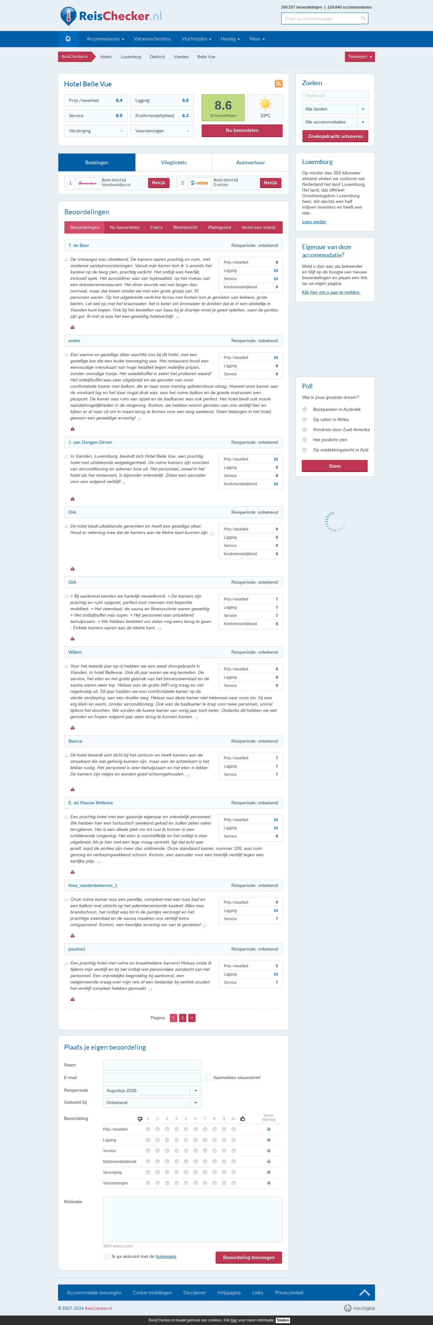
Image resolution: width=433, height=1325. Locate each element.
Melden (72, 327)
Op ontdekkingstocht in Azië (341, 449)
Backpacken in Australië (337, 409)
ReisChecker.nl (74, 56)
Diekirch (157, 56)
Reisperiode (76, 1090)
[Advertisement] (334, 338)
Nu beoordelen (242, 130)
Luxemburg (131, 56)
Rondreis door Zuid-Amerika (341, 429)
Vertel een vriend (258, 227)
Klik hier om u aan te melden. (331, 292)
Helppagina (229, 1292)
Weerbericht (185, 227)
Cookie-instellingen (152, 1292)
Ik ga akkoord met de (144, 1256)
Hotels (106, 56)
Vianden (181, 56)
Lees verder (314, 221)
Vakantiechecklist (152, 38)
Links (257, 1292)
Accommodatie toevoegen (94, 1292)
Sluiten (283, 1320)
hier (234, 1320)
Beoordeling (76, 1118)
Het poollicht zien (330, 439)
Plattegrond (219, 227)
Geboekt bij (75, 1102)
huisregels (166, 1256)
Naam (70, 1064)
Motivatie (73, 1201)
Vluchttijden (194, 38)
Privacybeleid (289, 1292)
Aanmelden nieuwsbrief (236, 1077)
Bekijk (158, 182)
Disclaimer (195, 1292)
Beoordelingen (85, 227)
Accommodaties (103, 38)
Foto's (156, 227)
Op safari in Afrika (331, 419)
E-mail (70, 1077)
